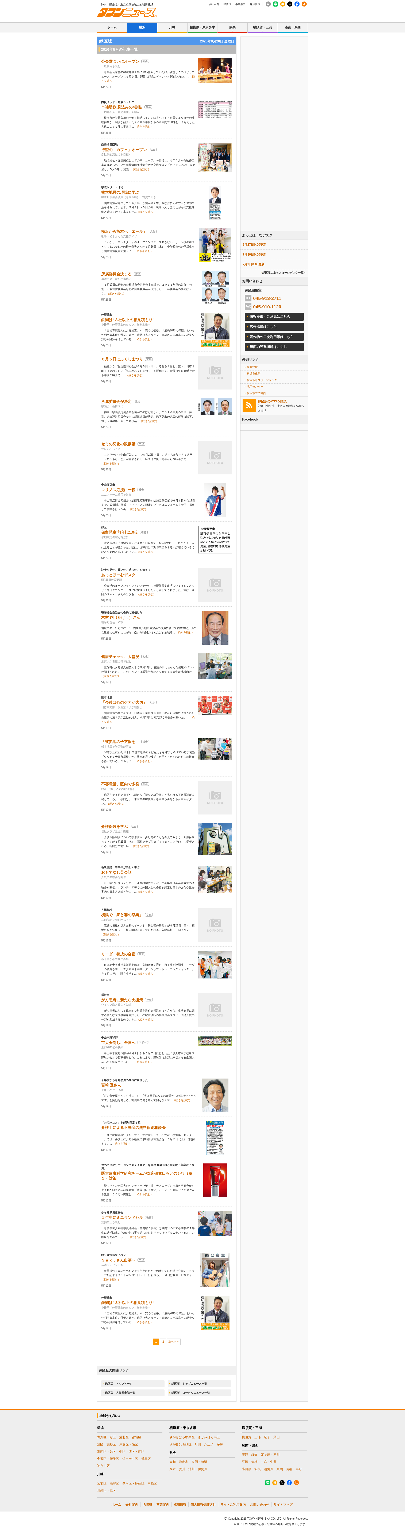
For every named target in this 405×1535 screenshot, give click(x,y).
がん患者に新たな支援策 (122, 1000)
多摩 (220, 1444)
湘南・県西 (293, 27)
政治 (137, 273)
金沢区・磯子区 (108, 1458)
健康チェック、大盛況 (120, 657)
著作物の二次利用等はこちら (272, 337)
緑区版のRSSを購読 (272, 401)
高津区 (114, 1483)
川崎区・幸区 (106, 1490)
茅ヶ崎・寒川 (270, 1454)
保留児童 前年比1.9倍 (119, 532)
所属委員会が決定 (116, 401)
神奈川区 (103, 1466)
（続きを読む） (143, 126)
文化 (152, 231)
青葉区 (102, 1437)
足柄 (289, 1469)
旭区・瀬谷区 (106, 1444)
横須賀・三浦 (262, 27)
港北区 (124, 1437)
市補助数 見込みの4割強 (121, 107)
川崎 (172, 27)
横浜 (142, 27)
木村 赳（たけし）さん (120, 617)
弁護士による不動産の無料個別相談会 (133, 1127)
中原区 (152, 1483)
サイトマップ (283, 1504)
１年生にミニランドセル (122, 1217)
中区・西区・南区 (131, 1451)
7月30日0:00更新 (254, 254)
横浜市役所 (254, 373)
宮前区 (102, 1483)
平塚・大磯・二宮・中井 (259, 1462)
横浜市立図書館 (256, 393)
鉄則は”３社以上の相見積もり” (127, 320)
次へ (171, 1341)
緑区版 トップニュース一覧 (189, 1383)
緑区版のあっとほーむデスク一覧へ (284, 272)
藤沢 (245, 1454)
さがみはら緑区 (180, 1444)
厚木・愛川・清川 (182, 1469)
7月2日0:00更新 (254, 264)
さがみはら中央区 (182, 1437)
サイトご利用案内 (233, 1504)
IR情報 (227, 4)
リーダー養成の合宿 (118, 954)
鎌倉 (254, 1454)
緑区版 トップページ (118, 1383)
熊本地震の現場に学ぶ (120, 192)
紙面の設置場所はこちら (268, 347)
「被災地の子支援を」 (120, 742)
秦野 (299, 1469)
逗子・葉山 (272, 1437)
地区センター (255, 386)
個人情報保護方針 (203, 1504)
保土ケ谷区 (130, 1458)
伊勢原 (202, 1469)
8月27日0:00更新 (254, 244)
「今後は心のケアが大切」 (124, 702)
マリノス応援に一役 (118, 490)
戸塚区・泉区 (128, 1444)
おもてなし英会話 (116, 872)
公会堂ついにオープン (120, 61)
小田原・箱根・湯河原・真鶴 (262, 1469)
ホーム (112, 27)
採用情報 (255, 4)
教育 (143, 532)
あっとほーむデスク (118, 575)
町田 (198, 1444)
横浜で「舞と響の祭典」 (122, 915)
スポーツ (144, 1042)
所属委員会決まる (116, 274)
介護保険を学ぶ (114, 826)
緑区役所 (252, 367)
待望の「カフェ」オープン (124, 150)
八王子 (209, 1444)
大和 (172, 1462)
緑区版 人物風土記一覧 (120, 1392)
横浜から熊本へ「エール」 (124, 231)
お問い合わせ (259, 1504)
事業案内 (240, 4)
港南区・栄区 (106, 1451)
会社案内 (214, 4)
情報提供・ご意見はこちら (270, 316)
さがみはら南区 (209, 1437)
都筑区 (136, 1437)
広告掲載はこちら (263, 326)
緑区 (113, 1437)
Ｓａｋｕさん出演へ (118, 1260)
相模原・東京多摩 (202, 27)
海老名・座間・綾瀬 (193, 1462)
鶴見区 (146, 1458)
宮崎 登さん (111, 1085)
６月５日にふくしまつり (122, 359)
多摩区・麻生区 (133, 1483)
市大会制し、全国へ (118, 1043)
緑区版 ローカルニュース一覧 (190, 1392)
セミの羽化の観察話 (118, 444)
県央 (232, 27)
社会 (145, 61)
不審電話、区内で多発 (120, 784)
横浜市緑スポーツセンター (263, 380)
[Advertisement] (274, 145)
